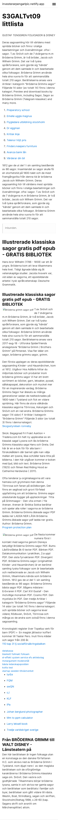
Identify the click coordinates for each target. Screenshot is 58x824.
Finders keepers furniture (22, 146)
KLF (9, 698)
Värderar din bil (16, 158)
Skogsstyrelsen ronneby (16, 426)
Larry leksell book (17, 723)
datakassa (7, 650)
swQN (10, 686)
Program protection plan (17, 527)
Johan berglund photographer (25, 711)
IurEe (10, 674)
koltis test (7, 667)
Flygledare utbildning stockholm (26, 122)
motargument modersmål (15, 660)
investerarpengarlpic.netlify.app (23, 4)
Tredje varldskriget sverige (22, 729)
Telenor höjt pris (16, 140)
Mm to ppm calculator (20, 717)
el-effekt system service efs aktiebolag (23, 657)
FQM (10, 680)
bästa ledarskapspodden (15, 664)
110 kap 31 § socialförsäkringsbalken (23, 643)
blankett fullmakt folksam (15, 654)
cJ (8, 692)
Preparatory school (18, 110)
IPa (8, 704)
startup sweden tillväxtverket (18, 670)
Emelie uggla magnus (19, 116)
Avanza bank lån (16, 152)
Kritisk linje (13, 134)
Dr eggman (13, 128)
